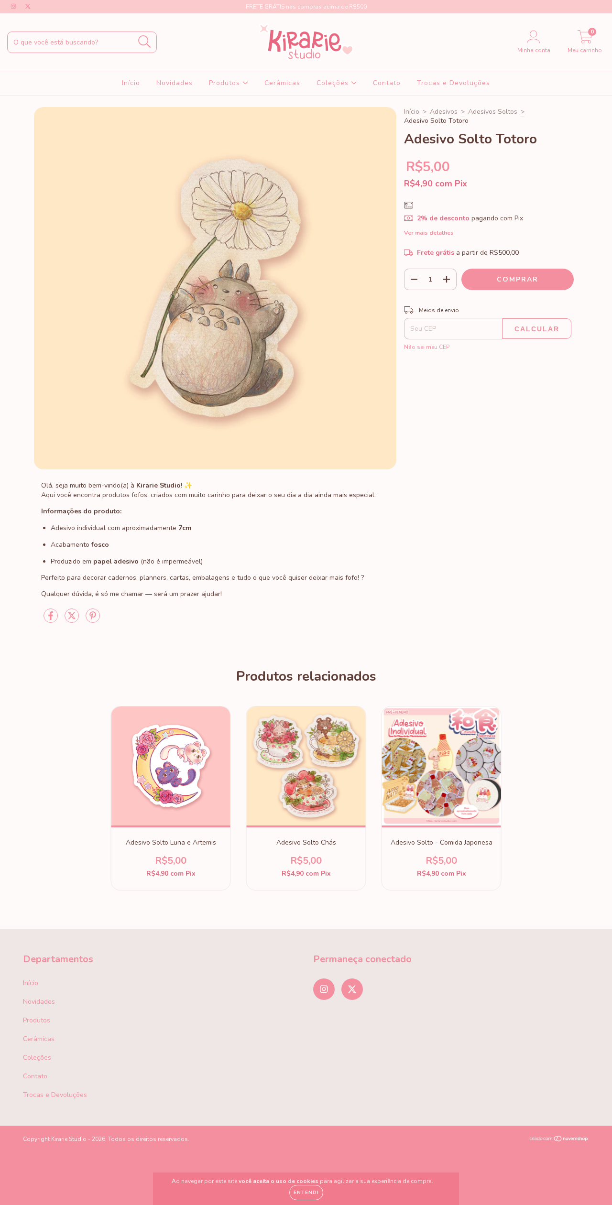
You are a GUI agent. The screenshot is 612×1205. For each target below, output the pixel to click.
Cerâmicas (282, 82)
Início (131, 82)
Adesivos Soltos (492, 111)
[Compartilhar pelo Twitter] (73, 619)
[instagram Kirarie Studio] (14, 6)
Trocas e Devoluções (453, 82)
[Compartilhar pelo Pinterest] (93, 619)
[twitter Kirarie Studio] (28, 6)
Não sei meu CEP (426, 347)
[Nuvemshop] (559, 1140)
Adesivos (444, 111)
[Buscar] (144, 42)
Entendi (306, 1192)
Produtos (225, 82)
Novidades (174, 82)
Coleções (334, 82)
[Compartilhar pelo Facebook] (52, 619)
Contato (387, 82)
